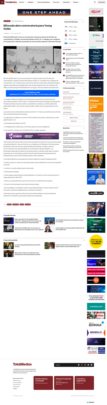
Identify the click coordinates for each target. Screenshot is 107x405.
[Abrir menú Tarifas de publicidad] (51, 2)
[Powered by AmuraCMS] (90, 402)
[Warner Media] (96, 161)
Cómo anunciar (16, 384)
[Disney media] (96, 56)
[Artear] (96, 289)
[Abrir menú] (2, 2)
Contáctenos (16, 386)
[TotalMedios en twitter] (82, 365)
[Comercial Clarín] (96, 315)
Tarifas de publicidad (43, 2)
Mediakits (30, 2)
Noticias (21, 2)
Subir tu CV (74, 121)
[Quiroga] (96, 324)
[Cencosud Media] (96, 40)
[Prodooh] (96, 297)
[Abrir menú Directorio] (61, 2)
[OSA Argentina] (43, 12)
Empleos (75, 2)
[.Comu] (96, 177)
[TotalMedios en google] (85, 365)
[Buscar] (94, 2)
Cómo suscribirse (17, 382)
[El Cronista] (96, 306)
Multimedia (66, 2)
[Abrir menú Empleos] (80, 2)
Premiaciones (7, 21)
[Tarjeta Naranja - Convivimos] (96, 332)
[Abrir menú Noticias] (26, 2)
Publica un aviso (74, 117)
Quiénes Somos (17, 380)
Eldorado (9, 204)
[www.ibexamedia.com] (96, 262)
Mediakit (15, 388)
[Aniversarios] (96, 132)
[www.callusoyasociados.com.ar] (96, 350)
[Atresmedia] (96, 209)
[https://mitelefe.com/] (96, 72)
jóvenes (22, 204)
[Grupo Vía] (96, 280)
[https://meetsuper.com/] (96, 271)
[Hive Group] (96, 254)
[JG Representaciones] (96, 241)
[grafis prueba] (96, 11)
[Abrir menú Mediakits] (35, 2)
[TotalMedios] (24, 364)
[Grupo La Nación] (96, 88)
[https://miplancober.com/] (32, 136)
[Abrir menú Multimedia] (71, 2)
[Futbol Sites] (96, 225)
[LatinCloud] (96, 341)
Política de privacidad (18, 395)
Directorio (56, 2)
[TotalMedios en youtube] (88, 365)
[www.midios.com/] (96, 24)
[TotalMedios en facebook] (78, 365)
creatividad (27, 204)
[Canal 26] (96, 193)
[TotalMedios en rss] (91, 365)
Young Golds (15, 204)
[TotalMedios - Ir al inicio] (11, 2)
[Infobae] (96, 104)
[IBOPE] (32, 93)
